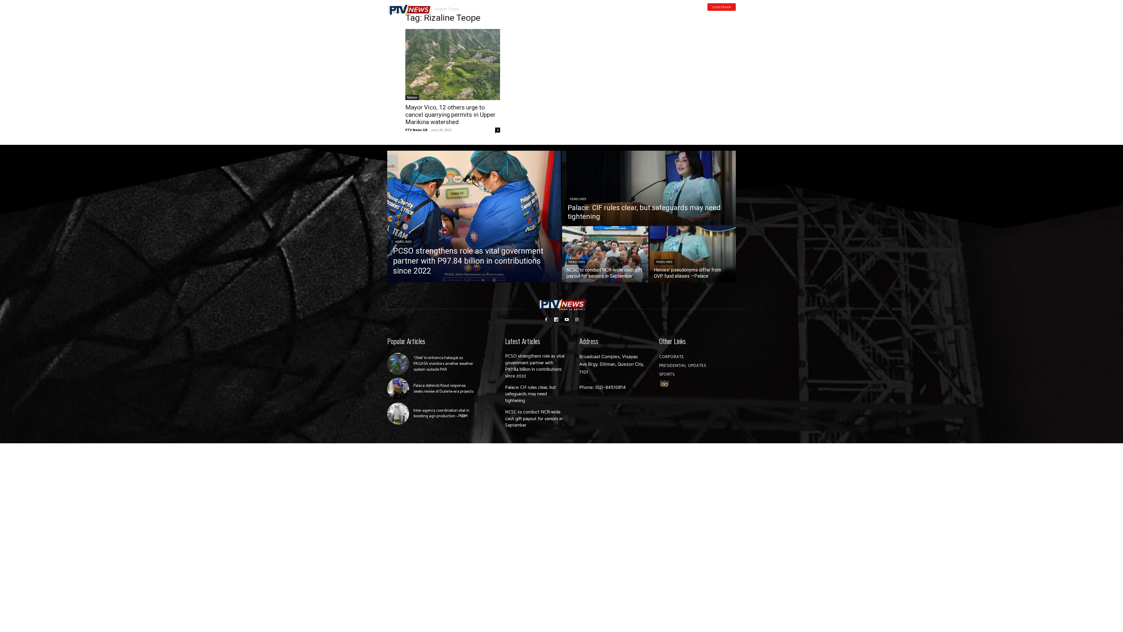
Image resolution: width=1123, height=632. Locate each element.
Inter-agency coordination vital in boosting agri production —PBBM (441, 413)
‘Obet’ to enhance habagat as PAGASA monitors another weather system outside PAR (443, 364)
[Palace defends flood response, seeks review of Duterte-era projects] (398, 389)
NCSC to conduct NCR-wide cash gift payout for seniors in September (534, 418)
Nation (412, 97)
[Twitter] (734, 16)
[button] (446, 7)
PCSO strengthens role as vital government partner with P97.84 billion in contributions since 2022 (534, 366)
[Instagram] (577, 319)
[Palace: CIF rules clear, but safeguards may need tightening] (649, 188)
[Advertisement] (670, 51)
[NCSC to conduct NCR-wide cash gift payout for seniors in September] (605, 254)
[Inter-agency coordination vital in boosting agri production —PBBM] (398, 414)
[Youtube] (724, 16)
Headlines (403, 241)
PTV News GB (416, 130)
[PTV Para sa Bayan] (409, 10)
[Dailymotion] (715, 16)
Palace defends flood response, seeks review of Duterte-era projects (443, 388)
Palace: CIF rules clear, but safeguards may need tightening (530, 394)
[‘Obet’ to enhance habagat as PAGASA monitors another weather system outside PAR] (398, 364)
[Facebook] (706, 16)
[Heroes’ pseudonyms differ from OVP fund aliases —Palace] (693, 254)
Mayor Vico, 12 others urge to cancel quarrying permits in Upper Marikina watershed (450, 115)
